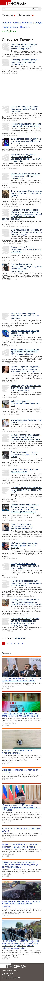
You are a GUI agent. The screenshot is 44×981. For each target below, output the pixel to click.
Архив (16, 22)
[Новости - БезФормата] (13, 3)
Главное (6, 22)
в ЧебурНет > (9, 31)
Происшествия (10, 27)
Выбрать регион (7, 975)
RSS (19, 978)
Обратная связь (7, 973)
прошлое (20, 638)
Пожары (24, 27)
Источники (27, 22)
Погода (38, 22)
